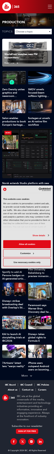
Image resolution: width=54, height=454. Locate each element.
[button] (49, 6)
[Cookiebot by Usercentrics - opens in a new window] (39, 189)
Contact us (27, 389)
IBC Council (26, 384)
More (24, 375)
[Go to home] (10, 6)
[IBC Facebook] (13, 441)
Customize (25, 253)
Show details (39, 235)
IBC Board (10, 384)
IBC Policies (43, 384)
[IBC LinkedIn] (40, 441)
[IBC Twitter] (22, 441)
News (8, 133)
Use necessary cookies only (27, 262)
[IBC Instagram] (31, 441)
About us (12, 389)
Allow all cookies (27, 244)
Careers (42, 389)
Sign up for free (27, 431)
